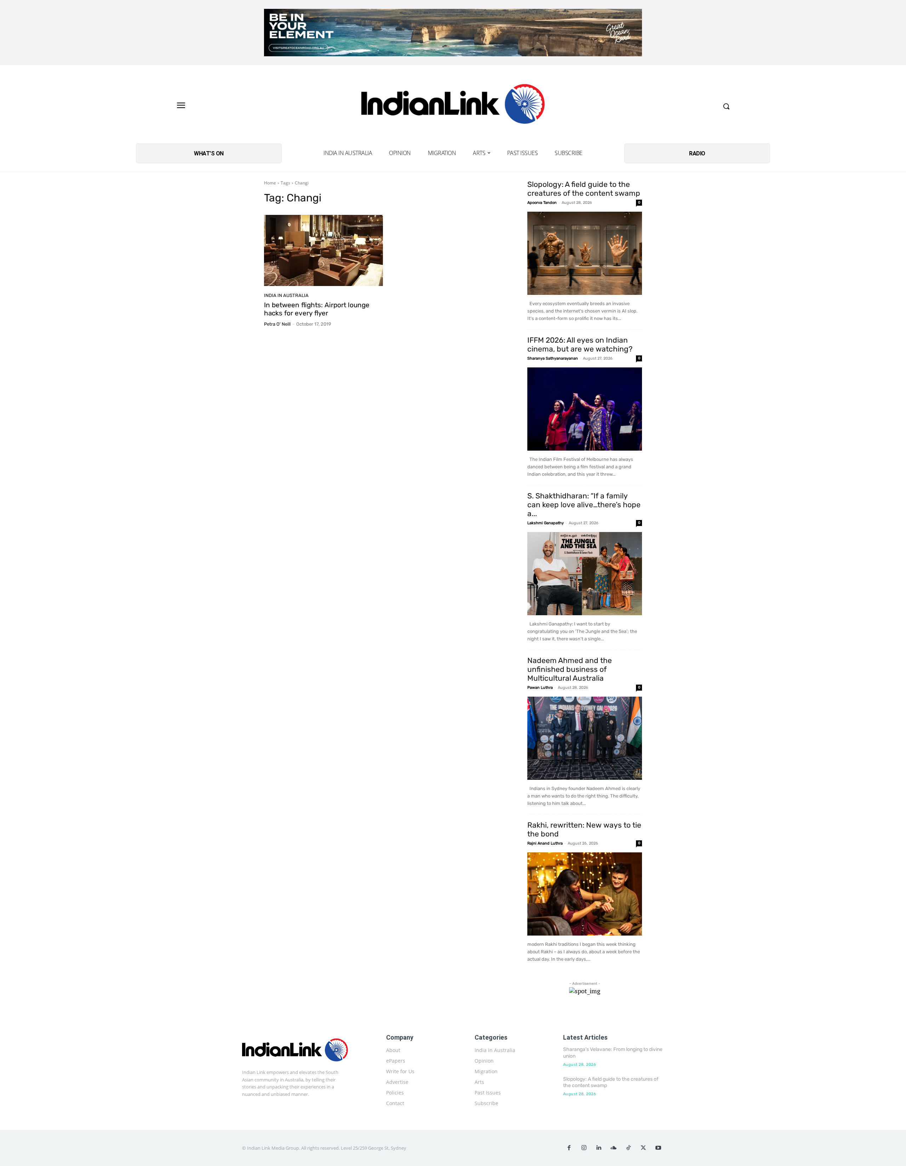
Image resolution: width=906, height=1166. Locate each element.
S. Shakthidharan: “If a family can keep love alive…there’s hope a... (584, 504)
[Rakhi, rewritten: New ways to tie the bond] (584, 894)
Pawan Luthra (540, 687)
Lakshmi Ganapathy (545, 523)
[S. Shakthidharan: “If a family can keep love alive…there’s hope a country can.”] (584, 573)
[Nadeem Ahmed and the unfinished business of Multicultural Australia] (584, 738)
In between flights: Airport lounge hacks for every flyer (316, 309)
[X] (643, 1148)
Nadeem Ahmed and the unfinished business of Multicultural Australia (569, 669)
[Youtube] (658, 1148)
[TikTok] (628, 1148)
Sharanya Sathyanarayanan (552, 358)
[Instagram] (584, 1148)
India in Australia (286, 295)
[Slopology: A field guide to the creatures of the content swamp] (584, 253)
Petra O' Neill (277, 324)
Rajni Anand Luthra (545, 843)
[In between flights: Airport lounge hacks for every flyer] (323, 250)
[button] (726, 106)
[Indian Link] (452, 106)
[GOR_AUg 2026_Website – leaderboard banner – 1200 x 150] (453, 32)
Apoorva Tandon (542, 202)
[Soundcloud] (613, 1148)
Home (270, 183)
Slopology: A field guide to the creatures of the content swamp (583, 189)
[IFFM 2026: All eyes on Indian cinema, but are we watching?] (584, 409)
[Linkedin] (598, 1148)
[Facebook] (569, 1148)
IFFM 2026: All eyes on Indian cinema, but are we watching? (579, 344)
